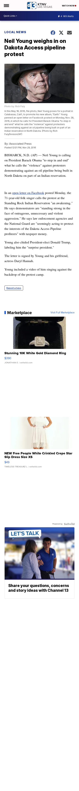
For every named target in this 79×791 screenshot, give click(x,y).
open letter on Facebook (28, 192)
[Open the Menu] (6, 5)
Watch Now (68, 6)
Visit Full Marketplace (63, 312)
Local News (15, 32)
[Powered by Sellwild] (69, 524)
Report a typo (13, 288)
